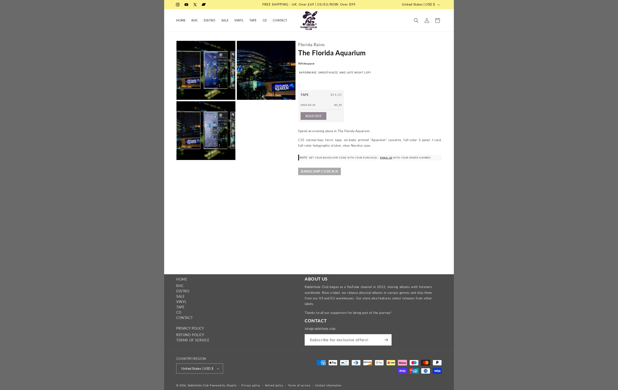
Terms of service (299, 385)
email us (386, 157)
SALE (180, 296)
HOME (181, 279)
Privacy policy (250, 385)
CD (178, 312)
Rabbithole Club (198, 385)
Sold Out (313, 116)
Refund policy (274, 385)
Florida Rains (311, 44)
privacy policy (190, 328)
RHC (180, 286)
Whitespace (306, 63)
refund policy (190, 335)
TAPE (180, 307)
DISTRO (183, 291)
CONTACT (184, 318)
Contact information (328, 385)
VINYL (181, 302)
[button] (416, 20)
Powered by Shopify (223, 385)
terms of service (193, 340)
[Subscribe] (386, 340)
